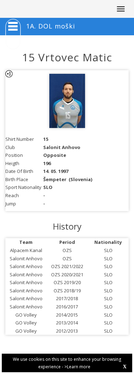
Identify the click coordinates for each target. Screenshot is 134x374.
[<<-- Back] (9, 73)
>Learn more (77, 367)
